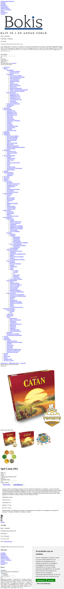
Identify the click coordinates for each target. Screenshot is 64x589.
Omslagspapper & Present (13, 189)
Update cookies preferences (7, 1)
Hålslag (12, 282)
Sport (8, 165)
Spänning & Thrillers (12, 152)
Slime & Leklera (11, 127)
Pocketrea (9, 106)
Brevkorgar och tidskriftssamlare (18, 296)
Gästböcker (9, 175)
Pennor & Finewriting (9, 308)
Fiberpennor (13, 321)
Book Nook (7, 176)
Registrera (4, 573)
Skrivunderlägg (14, 289)
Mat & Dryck (13, 87)
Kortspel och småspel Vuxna (14, 349)
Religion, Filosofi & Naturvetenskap (19, 89)
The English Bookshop (9, 155)
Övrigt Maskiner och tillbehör (17, 259)
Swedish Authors (11, 167)
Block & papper (11, 197)
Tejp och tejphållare (15, 231)
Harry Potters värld (11, 130)
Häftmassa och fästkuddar (16, 228)
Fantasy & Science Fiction (13, 162)
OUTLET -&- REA (9, 360)
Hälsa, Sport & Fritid (15, 85)
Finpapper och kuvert (12, 185)
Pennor (8, 317)
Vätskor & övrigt (11, 209)
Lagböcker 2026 (8, 359)
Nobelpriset (6, 133)
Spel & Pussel (10, 105)
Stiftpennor (12, 328)
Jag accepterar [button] (41, 580)
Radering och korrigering (13, 333)
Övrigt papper (16, 277)
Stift (11, 312)
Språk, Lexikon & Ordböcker (17, 91)
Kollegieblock (13, 266)
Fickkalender (16, 238)
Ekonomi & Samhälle (12, 137)
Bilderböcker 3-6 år (15, 95)
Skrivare (12, 258)
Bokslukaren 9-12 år (15, 98)
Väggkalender (16, 239)
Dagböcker (12, 234)
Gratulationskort (11, 186)
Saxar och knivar (14, 287)
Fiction (8, 164)
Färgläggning (10, 211)
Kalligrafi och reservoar (16, 324)
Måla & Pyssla (7, 210)
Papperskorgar (13, 300)
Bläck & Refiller (11, 310)
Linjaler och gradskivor (15, 284)
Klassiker (6, 171)
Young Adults (10, 160)
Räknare (12, 255)
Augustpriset (7, 108)
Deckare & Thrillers (15, 71)
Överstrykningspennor (15, 331)
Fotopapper (16, 276)
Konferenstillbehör (14, 283)
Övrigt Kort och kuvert (12, 192)
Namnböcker (10, 124)
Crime (8, 161)
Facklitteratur (10, 74)
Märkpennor (13, 325)
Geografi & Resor (14, 80)
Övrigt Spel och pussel (12, 352)
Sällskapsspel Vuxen (12, 341)
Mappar (12, 298)
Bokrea (5, 68)
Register (12, 305)
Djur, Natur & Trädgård (16, 75)
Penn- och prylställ (14, 286)
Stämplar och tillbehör (15, 290)
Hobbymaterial (10, 213)
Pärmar (12, 304)
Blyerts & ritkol (11, 199)
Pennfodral (9, 332)
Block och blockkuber (15, 263)
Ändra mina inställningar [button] (43, 583)
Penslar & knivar (11, 206)
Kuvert (8, 188)
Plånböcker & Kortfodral (16, 303)
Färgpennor (10, 200)
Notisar (12, 268)
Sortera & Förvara (11, 293)
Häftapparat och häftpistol (16, 225)
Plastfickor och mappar (15, 301)
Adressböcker (10, 174)
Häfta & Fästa (10, 218)
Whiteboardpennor (14, 329)
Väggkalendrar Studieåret (19, 245)
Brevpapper (10, 182)
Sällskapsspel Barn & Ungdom (14, 342)
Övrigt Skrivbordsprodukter (17, 291)
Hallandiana (7, 131)
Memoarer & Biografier (16, 88)
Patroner (12, 311)
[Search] (1, 57)
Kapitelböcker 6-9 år (15, 96)
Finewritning (10, 315)
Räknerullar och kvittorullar (17, 256)
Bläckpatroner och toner (16, 251)
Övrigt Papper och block (16, 279)
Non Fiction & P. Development (14, 168)
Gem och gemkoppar (15, 223)
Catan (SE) (23, 363)
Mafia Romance (11, 169)
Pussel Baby (10, 348)
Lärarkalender (16, 246)
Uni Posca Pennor (11, 207)
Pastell (8, 204)
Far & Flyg (6, 178)
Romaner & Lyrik (14, 73)
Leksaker (9, 123)
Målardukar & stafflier (12, 203)
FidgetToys (9, 122)
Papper (11, 269)
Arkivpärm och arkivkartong (17, 294)
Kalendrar (6, 179)
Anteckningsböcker (8, 172)
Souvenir (6, 353)
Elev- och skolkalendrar (16, 244)
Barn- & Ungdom (11, 92)
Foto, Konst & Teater (15, 78)
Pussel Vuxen (10, 345)
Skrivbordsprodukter (12, 280)
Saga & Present (14, 102)
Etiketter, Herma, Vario (15, 221)
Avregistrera (5, 574)
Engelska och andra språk (13, 103)
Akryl (8, 196)
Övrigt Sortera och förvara (16, 307)
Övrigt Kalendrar (14, 248)
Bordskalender (16, 237)
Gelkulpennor (13, 322)
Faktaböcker (13, 101)
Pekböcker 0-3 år (14, 94)
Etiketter (12, 220)
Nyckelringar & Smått (12, 126)
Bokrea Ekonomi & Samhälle (17, 77)
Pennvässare (13, 326)
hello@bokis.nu (8, 541)
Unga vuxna (10, 116)
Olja (8, 202)
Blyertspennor (13, 318)
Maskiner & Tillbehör (12, 249)
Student (5, 355)
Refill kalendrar (17, 241)
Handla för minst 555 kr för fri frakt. (9, 365)
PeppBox (6, 336)
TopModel (9, 129)
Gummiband (13, 224)
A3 (14, 273)
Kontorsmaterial (8, 217)
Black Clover (7, 356)
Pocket (8, 154)
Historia (12, 82)
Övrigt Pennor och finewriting (14, 335)
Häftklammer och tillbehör (16, 227)
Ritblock (9, 214)
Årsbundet (12, 235)
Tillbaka (3, 522)
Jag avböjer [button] (51, 580)
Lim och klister (13, 230)
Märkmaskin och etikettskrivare (17, 254)
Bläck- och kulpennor (15, 319)
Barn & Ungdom (8, 109)
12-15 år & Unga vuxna (16, 99)
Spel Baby (9, 343)
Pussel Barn (10, 346)
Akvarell (9, 195)
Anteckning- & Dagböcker (13, 120)
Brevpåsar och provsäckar (13, 183)
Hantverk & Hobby (15, 81)
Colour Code (10, 314)
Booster (6, 357)
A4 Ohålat (15, 270)
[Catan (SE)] (32, 398)
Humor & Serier (14, 84)
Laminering (13, 252)
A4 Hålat (15, 272)
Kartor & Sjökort (11, 148)
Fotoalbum (12, 297)
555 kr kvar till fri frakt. (6, 64)
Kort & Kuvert (7, 181)
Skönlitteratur (10, 70)
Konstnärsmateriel (8, 193)
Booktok (9, 157)
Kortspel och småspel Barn (13, 350)
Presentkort (6, 338)
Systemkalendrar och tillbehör (20, 242)
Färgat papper (16, 275)
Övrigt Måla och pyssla (12, 216)
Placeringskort (10, 190)
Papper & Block (11, 261)
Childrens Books (11, 158)
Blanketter (12, 262)
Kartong (12, 265)
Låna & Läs (7, 67)
